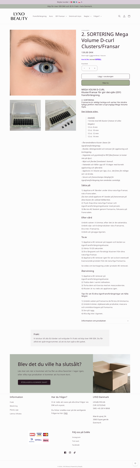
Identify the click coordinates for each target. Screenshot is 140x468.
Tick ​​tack (75, 441)
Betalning (14, 406)
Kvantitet (84, 64)
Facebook (76, 445)
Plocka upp (14, 410)
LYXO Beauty (66, 466)
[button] (61, 16)
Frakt (91, 55)
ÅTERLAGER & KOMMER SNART (34, 382)
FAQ (65, 413)
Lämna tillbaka (15, 414)
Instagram (76, 437)
